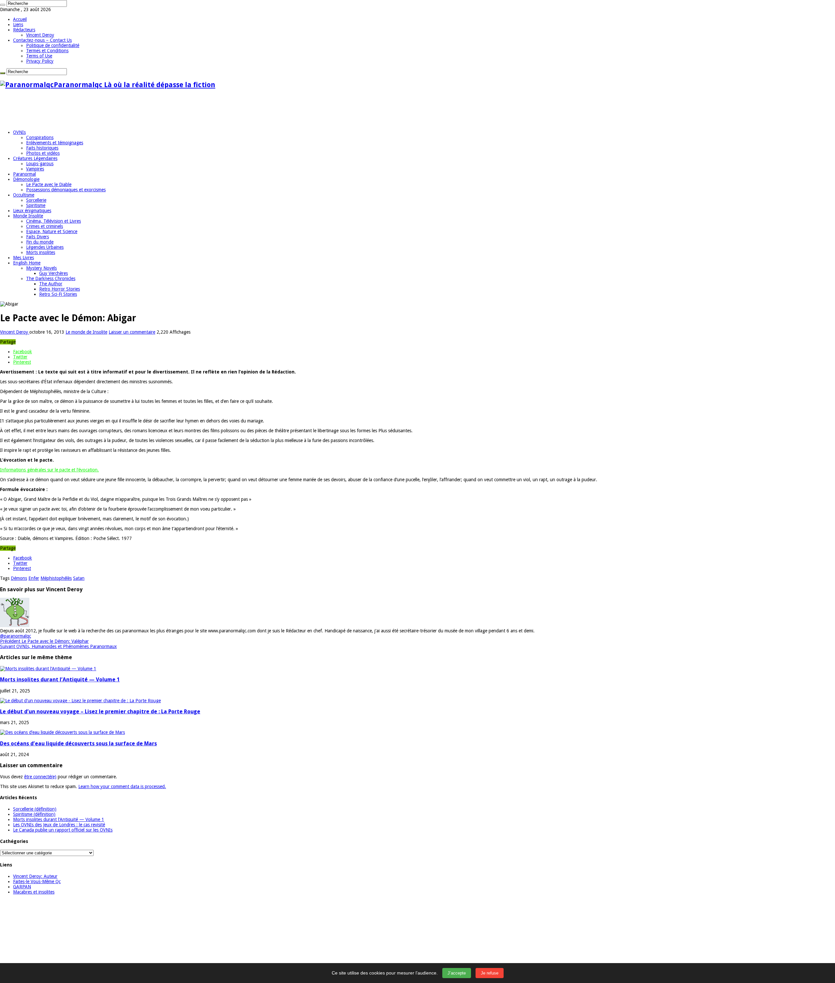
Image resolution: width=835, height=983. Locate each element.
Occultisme (23, 195)
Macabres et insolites (33, 892)
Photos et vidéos (43, 153)
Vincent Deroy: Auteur (35, 876)
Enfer (33, 578)
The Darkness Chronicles (50, 278)
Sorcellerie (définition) (34, 809)
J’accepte (457, 973)
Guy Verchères (53, 273)
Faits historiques (42, 148)
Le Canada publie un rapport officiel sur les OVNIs (63, 829)
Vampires (35, 168)
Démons (19, 578)
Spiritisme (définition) (34, 814)
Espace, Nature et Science (51, 231)
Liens (18, 24)
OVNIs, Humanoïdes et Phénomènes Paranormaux (58, 646)
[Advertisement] (118, 109)
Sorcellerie (36, 200)
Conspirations (39, 137)
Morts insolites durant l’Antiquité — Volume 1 (60, 679)
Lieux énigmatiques (32, 210)
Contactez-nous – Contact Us (42, 40)
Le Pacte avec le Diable (48, 184)
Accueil (20, 19)
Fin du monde (39, 242)
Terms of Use (39, 55)
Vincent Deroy (40, 35)
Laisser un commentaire (132, 332)
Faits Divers (37, 236)
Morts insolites (40, 252)
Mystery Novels (41, 268)
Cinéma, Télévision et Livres (53, 221)
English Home (26, 262)
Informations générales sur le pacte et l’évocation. (49, 469)
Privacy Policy (39, 61)
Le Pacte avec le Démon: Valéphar (44, 641)
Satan (78, 578)
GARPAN (22, 886)
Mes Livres (23, 257)
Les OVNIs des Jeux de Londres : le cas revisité (59, 824)
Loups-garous (39, 163)
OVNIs (19, 132)
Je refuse (489, 973)
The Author (50, 283)
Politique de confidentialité (52, 45)
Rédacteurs (24, 29)
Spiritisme (35, 205)
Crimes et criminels (44, 226)
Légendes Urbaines (45, 247)
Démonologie (26, 179)
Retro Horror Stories (59, 289)
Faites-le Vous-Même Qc (37, 881)
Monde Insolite (28, 215)
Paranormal (24, 174)
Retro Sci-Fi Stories (58, 294)
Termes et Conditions (47, 50)
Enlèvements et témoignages (54, 142)
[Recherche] (2, 5)
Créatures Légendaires (35, 158)
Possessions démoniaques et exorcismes (66, 189)
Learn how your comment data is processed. (122, 786)
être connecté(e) (40, 776)
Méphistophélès (56, 578)
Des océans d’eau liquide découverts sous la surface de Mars (78, 743)
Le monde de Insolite (86, 332)
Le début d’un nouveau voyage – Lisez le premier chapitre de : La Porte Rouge (100, 711)
